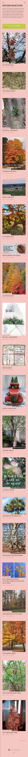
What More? (7, 368)
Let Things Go (8, 237)
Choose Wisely (8, 450)
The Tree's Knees (8, 91)
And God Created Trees (11, 693)
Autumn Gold (8, 296)
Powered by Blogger (15, 749)
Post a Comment (10, 67)
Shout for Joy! (8, 197)
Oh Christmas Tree (9, 732)
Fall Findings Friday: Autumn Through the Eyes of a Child (13, 581)
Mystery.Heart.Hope (12, 5)
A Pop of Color (8, 490)
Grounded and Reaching (12, 555)
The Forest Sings (9, 653)
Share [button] (3, 67)
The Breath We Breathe (11, 516)
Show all (6, 26)
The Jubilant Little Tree (12, 614)
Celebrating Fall (9, 171)
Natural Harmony (10, 130)
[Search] (25, 2)
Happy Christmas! (9, 409)
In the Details (8, 65)
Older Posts (22, 740)
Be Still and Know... (10, 337)
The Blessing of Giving (11, 255)
